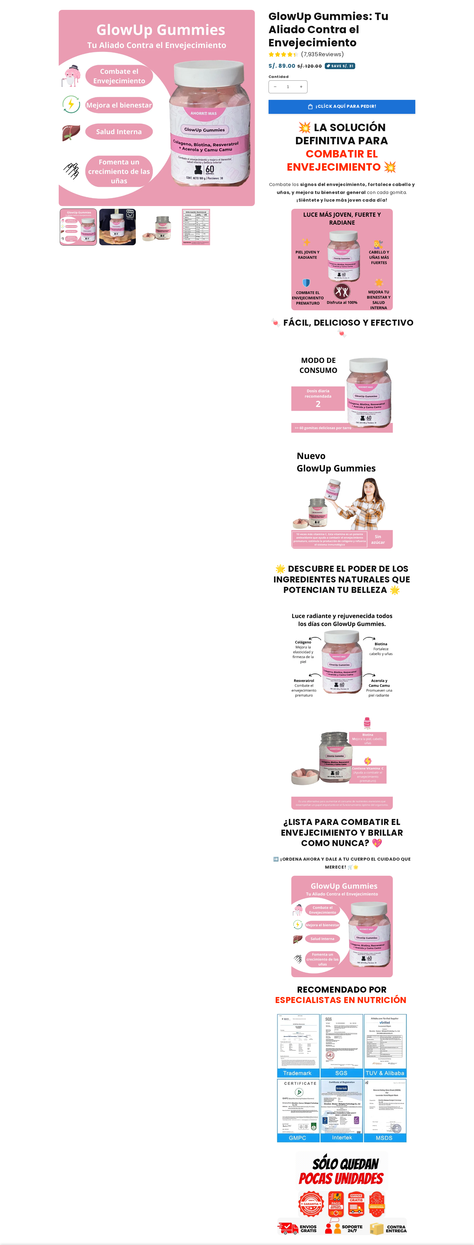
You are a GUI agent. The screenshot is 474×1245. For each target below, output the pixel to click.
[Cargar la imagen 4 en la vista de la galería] (196, 227)
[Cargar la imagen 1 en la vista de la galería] (78, 227)
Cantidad (279, 76)
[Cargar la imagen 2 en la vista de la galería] (117, 227)
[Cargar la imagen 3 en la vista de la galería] (157, 227)
